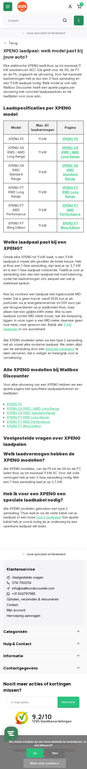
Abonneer (68, 702)
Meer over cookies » (44, 763)
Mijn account (16, 610)
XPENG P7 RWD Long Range (70, 192)
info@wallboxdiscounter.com (33, 588)
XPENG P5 (70, 139)
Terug (13, 43)
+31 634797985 (23, 594)
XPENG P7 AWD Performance (70, 210)
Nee (55, 753)
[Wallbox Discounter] (22, 6)
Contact (12, 605)
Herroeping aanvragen (23, 616)
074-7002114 (21, 583)
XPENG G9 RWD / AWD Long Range (70, 152)
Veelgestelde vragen (27, 577)
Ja (35, 753)
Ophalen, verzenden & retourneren (33, 599)
